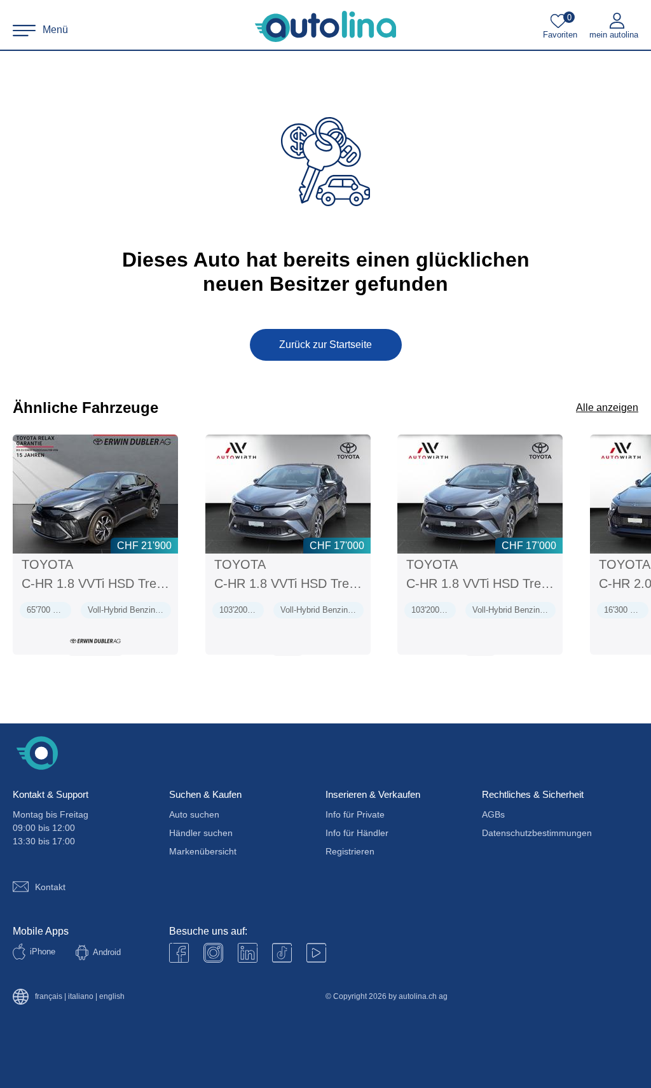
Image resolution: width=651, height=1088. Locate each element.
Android (107, 952)
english (112, 997)
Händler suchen (201, 833)
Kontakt (50, 887)
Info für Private (355, 814)
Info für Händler (357, 833)
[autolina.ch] (325, 26)
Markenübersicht (202, 851)
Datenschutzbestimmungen (537, 833)
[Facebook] (179, 953)
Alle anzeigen (607, 407)
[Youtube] (213, 953)
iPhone (42, 951)
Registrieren (350, 851)
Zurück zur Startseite (325, 344)
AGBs (493, 814)
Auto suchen (194, 814)
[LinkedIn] (247, 953)
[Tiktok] (282, 953)
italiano (80, 997)
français (48, 997)
